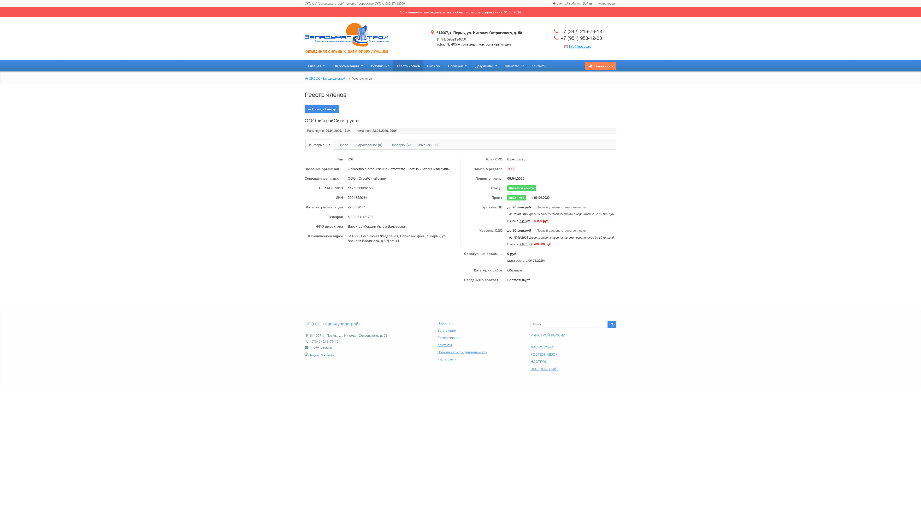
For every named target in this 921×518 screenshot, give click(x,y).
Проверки (455, 65)
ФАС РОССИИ (542, 347)
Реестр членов (408, 65)
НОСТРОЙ (539, 361)
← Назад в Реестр (322, 108)
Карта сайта (446, 359)
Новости (443, 323)
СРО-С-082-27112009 (390, 3)
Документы (484, 65)
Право (343, 144)
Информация (319, 144)
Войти (587, 3)
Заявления (601, 66)
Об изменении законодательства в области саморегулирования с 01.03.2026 (460, 12)
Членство (512, 65)
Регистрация (607, 3)
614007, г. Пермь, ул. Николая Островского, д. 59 (479, 32)
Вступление (380, 65)
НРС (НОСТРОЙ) (544, 368)
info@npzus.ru (580, 46)
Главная (314, 65)
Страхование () (369, 144)
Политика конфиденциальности (462, 351)
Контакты (539, 65)
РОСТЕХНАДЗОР (544, 354)
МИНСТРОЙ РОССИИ (548, 335)
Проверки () (400, 144)
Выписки (434, 65)
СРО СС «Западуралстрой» (333, 323)
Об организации (346, 65)
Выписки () (429, 144)
